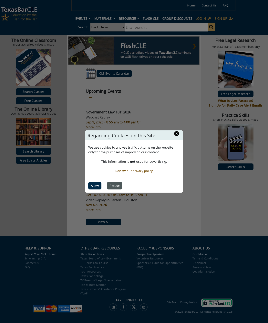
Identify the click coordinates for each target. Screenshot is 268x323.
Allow (95, 186)
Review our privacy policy (134, 171)
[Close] (176, 133)
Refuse (114, 186)
